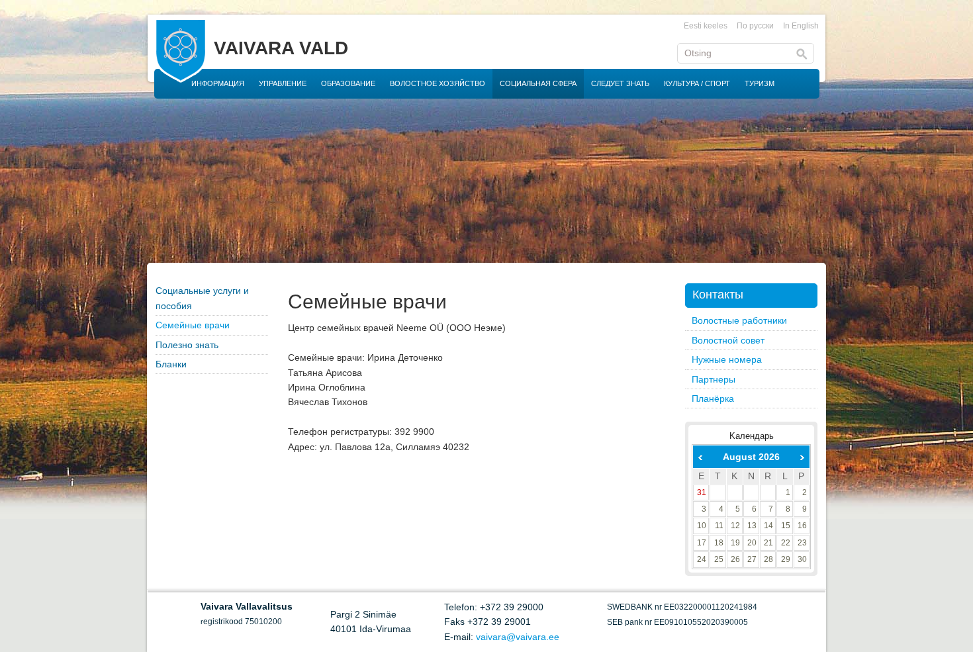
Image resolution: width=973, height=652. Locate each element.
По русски (755, 25)
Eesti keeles (705, 25)
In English (801, 25)
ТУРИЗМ (759, 83)
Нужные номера (727, 359)
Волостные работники (739, 320)
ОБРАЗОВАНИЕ (348, 83)
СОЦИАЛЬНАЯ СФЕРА (538, 83)
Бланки (171, 364)
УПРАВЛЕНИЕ (282, 83)
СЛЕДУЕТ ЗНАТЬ (620, 83)
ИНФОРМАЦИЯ (217, 83)
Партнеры (713, 379)
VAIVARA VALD (281, 48)
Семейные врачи (193, 325)
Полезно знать (187, 345)
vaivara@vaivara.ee (517, 636)
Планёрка (713, 398)
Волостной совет (728, 340)
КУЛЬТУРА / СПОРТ (697, 83)
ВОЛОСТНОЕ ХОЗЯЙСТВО (437, 83)
